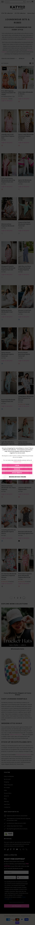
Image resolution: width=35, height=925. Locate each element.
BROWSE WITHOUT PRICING (17, 477)
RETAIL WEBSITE (17, 473)
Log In (17, 465)
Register (17, 469)
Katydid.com (17, 462)
